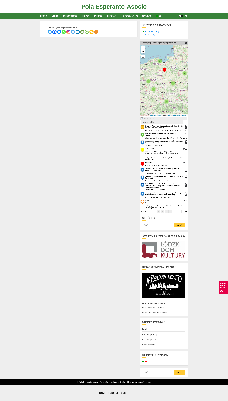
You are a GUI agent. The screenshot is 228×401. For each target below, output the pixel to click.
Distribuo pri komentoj (151, 340)
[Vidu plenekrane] (143, 56)
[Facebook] (54, 32)
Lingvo (43, 16)
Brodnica (148, 163)
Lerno (55, 16)
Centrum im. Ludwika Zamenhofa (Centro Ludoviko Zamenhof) (164, 177)
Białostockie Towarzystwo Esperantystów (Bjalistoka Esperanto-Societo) (164, 142)
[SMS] (87, 32)
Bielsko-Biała (149, 149)
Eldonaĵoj (112, 16)
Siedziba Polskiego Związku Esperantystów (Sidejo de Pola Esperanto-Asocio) (164, 127)
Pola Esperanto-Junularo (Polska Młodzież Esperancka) (160, 134)
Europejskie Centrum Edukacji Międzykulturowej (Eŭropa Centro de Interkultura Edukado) (163, 194)
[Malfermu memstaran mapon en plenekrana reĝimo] (186, 43)
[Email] (82, 32)
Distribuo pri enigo (150, 334)
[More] (96, 32)
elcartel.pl (125, 393)
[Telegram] (50, 32)
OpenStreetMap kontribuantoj (177, 115)
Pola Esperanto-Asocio (114, 6)
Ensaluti (145, 329)
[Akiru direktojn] (186, 126)
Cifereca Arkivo (130, 16)
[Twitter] (73, 32)
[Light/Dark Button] (181, 16)
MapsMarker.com (155, 115)
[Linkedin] (78, 32)
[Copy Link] (91, 32)
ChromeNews (133, 382)
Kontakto (146, 16)
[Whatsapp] (64, 32)
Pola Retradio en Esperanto (154, 303)
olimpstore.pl (113, 393)
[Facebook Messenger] (59, 32)
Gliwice (147, 200)
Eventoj (98, 16)
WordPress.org (148, 345)
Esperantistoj (70, 16)
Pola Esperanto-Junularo (153, 308)
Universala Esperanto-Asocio (155, 312)
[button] (186, 16)
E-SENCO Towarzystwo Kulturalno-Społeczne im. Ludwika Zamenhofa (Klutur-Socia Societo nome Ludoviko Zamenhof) (163, 185)
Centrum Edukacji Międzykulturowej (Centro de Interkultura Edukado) (162, 169)
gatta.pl (102, 393)
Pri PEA (85, 16)
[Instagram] (68, 32)
